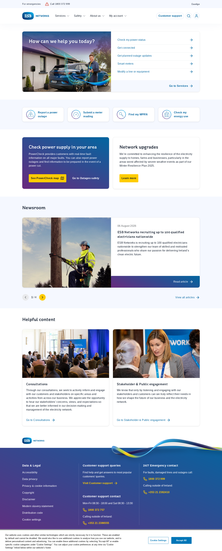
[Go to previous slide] (25, 297)
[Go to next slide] (42, 297)
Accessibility (30, 472)
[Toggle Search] (188, 16)
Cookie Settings (158, 540)
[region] (111, 540)
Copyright (28, 492)
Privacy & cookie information (39, 485)
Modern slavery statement (37, 506)
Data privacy (29, 479)
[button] (47, 178)
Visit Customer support (98, 483)
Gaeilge (195, 4)
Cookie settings (31, 519)
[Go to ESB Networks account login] (196, 16)
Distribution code (32, 512)
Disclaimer (28, 499)
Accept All (181, 540)
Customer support (170, 15)
